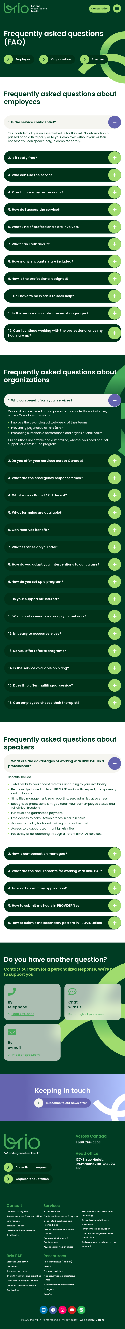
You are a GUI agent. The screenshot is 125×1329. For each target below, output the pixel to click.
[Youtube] (72, 1310)
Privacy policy (69, 1319)
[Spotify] (81, 1310)
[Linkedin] (44, 1310)
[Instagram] (62, 1310)
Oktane (100, 1319)
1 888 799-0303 (88, 1142)
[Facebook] (53, 1310)
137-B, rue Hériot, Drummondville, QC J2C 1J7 (95, 1163)
